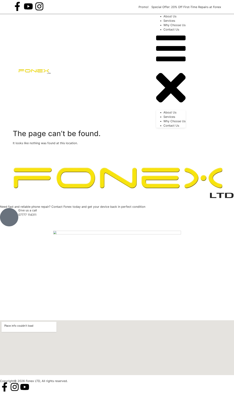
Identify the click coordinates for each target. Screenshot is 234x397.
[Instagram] (39, 6)
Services (169, 117)
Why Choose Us (174, 121)
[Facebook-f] (17, 6)
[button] (171, 71)
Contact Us (171, 29)
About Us (169, 112)
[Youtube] (28, 6)
